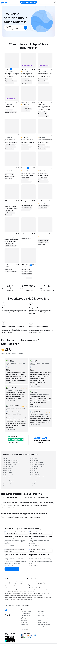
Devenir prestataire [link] (25, 613)
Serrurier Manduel (7, 472)
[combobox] (9, 27)
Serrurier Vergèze (7, 480)
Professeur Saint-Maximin (9, 508)
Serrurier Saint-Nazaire (8, 466)
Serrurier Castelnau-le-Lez (36, 466)
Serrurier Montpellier (34, 474)
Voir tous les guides (12, 569)
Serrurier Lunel (33, 470)
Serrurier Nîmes (6, 476)
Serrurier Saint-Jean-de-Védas (37, 476)
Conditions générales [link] (43, 622)
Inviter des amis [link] (24, 620)
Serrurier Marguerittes (8, 474)
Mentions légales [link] (42, 626)
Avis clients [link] (23, 618)
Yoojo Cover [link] (40, 613)
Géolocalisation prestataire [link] (27, 626)
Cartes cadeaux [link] (24, 624)
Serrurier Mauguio (34, 472)
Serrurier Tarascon (34, 483)
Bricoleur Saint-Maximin (22, 500)
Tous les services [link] (16, 645)
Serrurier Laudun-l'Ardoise (9, 482)
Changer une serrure (7, 517)
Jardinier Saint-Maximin (37, 500)
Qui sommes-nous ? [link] (25, 629)
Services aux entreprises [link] (43, 618)
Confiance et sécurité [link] (42, 617)
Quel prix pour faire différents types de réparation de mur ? (15, 555)
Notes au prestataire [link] (25, 627)
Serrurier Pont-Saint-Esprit (9, 478)
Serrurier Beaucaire (7, 468)
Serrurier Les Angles (34, 460)
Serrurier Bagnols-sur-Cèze (9, 464)
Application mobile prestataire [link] (28, 617)
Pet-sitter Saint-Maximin (8, 505)
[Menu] (55, 2)
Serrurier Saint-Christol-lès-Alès (10, 460)
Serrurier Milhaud (7, 470)
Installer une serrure (35, 517)
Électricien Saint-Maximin (43, 497)
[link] (28, 167)
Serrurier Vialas (33, 478)
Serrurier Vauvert (33, 458)
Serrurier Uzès (6, 485)
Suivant (35, 277)
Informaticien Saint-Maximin (24, 505)
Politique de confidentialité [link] (44, 624)
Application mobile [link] (25, 615)
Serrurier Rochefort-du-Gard (36, 462)
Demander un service (29, 2)
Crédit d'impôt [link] (41, 615)
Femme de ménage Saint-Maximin (28, 502)
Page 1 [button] (28, 277)
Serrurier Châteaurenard (35, 482)
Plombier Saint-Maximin (28, 497)
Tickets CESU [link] (24, 622)
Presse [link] (39, 620)
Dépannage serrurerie (21, 517)
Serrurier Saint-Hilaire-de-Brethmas (11, 462)
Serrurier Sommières (8, 483)
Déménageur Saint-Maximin (9, 502)
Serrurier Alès (6, 458)
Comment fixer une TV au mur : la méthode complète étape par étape (16, 537)
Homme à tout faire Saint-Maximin (11, 497)
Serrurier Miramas (34, 485)
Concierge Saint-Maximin (40, 505)
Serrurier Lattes (33, 468)
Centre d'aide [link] (41, 611)
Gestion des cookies (42, 627)
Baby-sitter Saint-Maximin (46, 502)
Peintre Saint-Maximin (8, 500)
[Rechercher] (25, 28)
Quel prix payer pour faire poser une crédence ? (39, 555)
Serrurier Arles (33, 480)
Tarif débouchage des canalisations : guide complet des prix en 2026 (40, 537)
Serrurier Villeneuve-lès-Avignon (37, 464)
